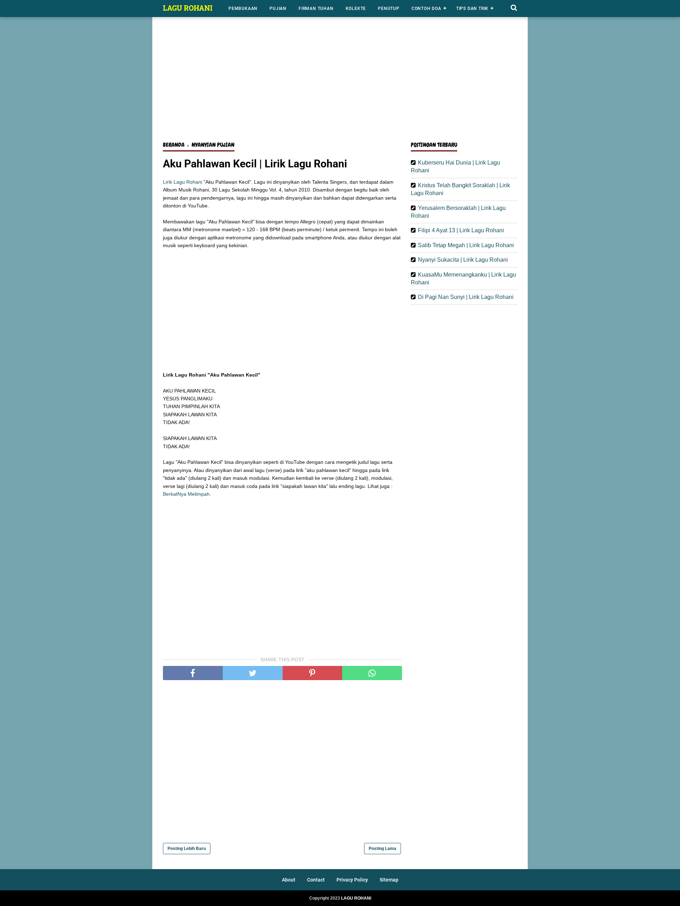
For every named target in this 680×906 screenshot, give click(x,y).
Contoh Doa (426, 8)
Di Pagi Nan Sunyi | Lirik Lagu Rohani (466, 297)
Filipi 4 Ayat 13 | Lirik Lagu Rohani (461, 230)
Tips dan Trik (472, 8)
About (288, 880)
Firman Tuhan (316, 8)
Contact (316, 880)
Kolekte (356, 8)
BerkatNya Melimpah (186, 494)
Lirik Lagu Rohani (182, 182)
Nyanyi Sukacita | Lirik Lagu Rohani (463, 260)
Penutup (389, 8)
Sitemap (389, 880)
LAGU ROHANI (187, 7)
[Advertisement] (340, 80)
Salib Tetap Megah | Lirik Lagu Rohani (466, 245)
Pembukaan (242, 8)
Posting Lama (382, 848)
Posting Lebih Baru (187, 848)
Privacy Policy (352, 880)
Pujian (278, 8)
